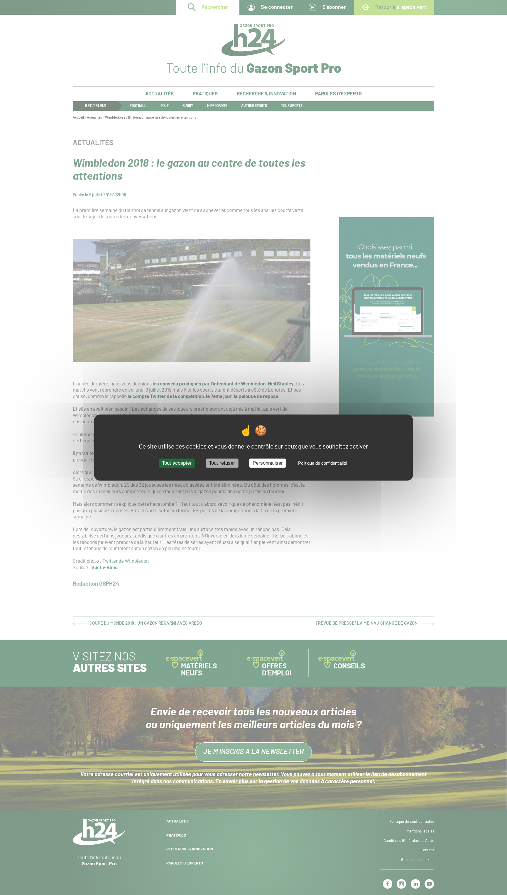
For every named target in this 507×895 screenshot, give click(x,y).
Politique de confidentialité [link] (322, 463)
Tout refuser (222, 463)
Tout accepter (177, 463)
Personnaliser (268, 463)
